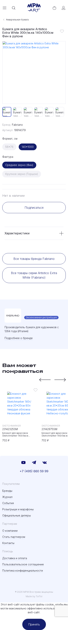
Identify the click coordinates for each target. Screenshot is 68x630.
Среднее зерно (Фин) (19, 165)
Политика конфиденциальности (22, 570)
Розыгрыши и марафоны (18, 509)
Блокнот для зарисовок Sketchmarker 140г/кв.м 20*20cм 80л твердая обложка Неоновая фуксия (19, 434)
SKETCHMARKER (11, 425)
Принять (34, 624)
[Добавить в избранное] (62, 31)
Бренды (7, 490)
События (8, 503)
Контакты (8, 543)
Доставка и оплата (14, 558)
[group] (34, 72)
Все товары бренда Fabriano (34, 259)
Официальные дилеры (16, 515)
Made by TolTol (34, 596)
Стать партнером (13, 536)
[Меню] (4, 7)
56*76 (9, 146)
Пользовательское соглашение (23, 564)
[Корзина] (54, 7)
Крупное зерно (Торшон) (21, 174)
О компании (10, 530)
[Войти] (63, 7)
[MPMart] (34, 8)
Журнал (7, 496)
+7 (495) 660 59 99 (34, 471)
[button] (45, 379)
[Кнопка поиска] (13, 7)
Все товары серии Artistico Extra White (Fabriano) (34, 275)
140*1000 (28, 146)
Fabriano (17, 124)
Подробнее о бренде (19, 338)
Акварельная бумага (17, 19)
